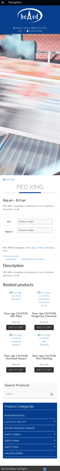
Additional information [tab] (32, 259)
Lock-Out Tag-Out (15, 422)
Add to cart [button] (16, 327)
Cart (20, 31)
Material (9, 231)
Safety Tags (11, 447)
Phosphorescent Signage (20, 428)
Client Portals (35, 31)
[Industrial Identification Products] (30, 21)
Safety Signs (31, 247)
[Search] (51, 394)
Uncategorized (14, 453)
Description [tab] (11, 259)
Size (9, 221)
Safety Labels (13, 434)
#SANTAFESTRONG (15, 415)
